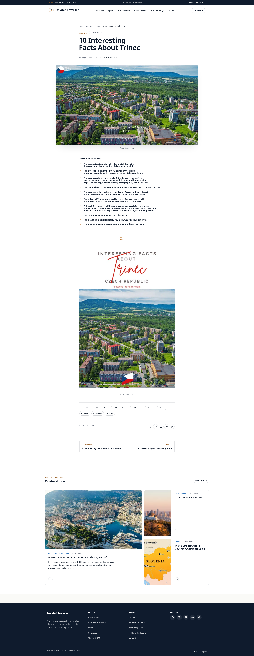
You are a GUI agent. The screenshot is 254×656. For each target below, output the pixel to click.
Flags (90, 627)
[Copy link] (172, 426)
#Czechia (138, 408)
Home (81, 26)
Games (171, 10)
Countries (92, 633)
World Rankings (157, 10)
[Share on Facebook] (155, 426)
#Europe (150, 408)
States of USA (140, 10)
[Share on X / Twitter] (150, 426)
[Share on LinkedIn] (161, 426)
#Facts (161, 408)
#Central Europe (103, 408)
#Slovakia (97, 413)
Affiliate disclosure (137, 633)
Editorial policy (136, 627)
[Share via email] (166, 426)
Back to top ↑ (200, 651)
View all (199, 480)
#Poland (84, 413)
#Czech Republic (122, 408)
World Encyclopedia (105, 10)
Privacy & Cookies (137, 622)
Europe (97, 26)
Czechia (89, 26)
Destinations (124, 10)
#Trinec (110, 413)
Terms (132, 617)
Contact (132, 638)
